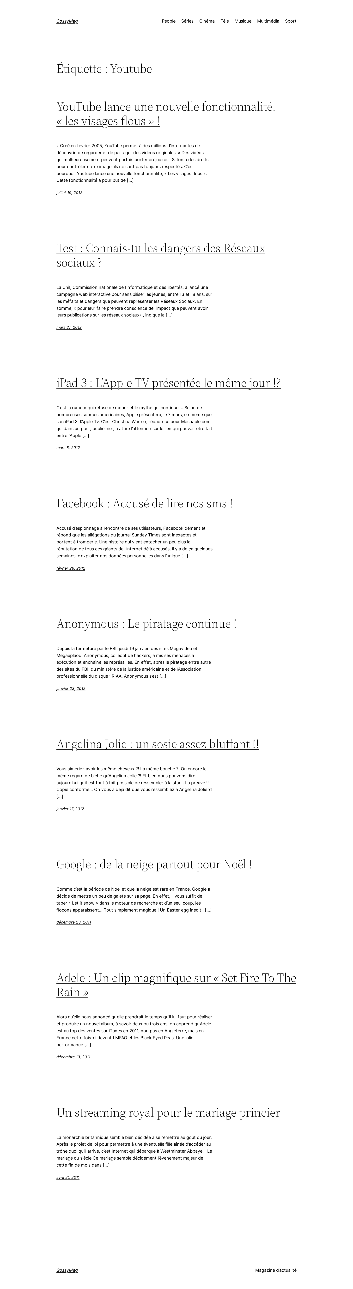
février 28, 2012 (70, 568)
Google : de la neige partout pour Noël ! (154, 864)
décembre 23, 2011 (73, 922)
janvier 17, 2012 (70, 808)
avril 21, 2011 (67, 1177)
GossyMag (67, 21)
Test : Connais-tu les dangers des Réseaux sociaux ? (160, 255)
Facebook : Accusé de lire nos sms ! (144, 503)
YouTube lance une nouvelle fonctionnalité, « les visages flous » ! (166, 113)
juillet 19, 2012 (69, 192)
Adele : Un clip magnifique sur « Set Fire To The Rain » (176, 984)
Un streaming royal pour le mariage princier (168, 1112)
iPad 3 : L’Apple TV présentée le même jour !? (168, 382)
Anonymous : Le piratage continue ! (146, 623)
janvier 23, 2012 (70, 688)
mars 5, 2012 (68, 447)
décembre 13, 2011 (73, 1056)
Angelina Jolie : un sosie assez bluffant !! (157, 743)
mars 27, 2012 (69, 327)
